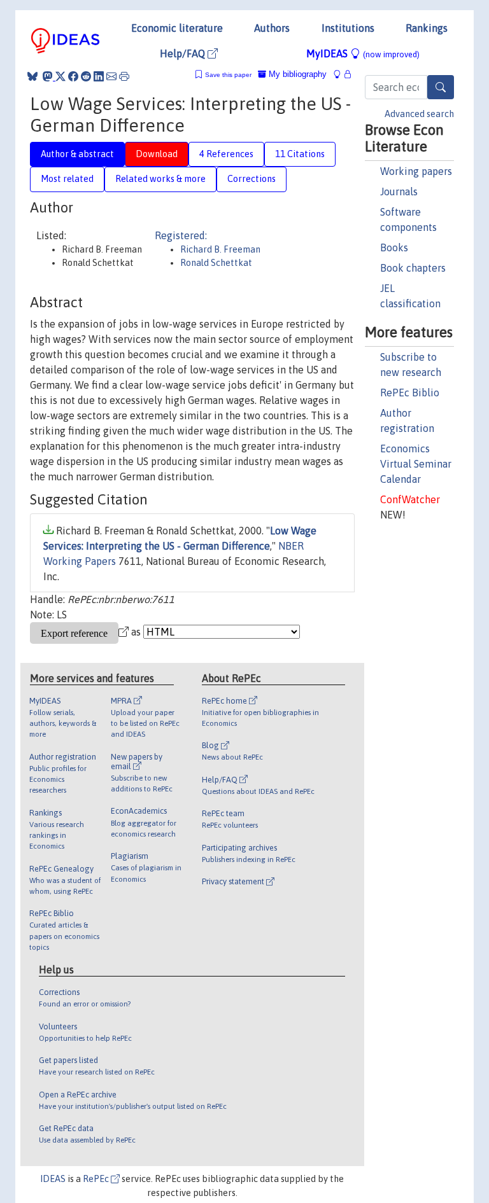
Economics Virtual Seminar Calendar (415, 464)
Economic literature (177, 28)
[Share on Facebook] (73, 76)
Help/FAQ (184, 53)
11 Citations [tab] (300, 154)
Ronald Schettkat (216, 263)
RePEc (97, 1179)
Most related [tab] (67, 179)
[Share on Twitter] (60, 76)
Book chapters (413, 268)
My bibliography (296, 74)
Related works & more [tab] (160, 179)
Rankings (427, 28)
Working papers (416, 171)
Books (394, 247)
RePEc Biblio (409, 392)
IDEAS (53, 1179)
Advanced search (419, 114)
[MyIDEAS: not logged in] (341, 74)
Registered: (181, 235)
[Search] (440, 87)
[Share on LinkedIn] (99, 76)
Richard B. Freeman (220, 249)
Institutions (348, 28)
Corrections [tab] (251, 179)
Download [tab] (157, 154)
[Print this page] (124, 76)
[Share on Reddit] (86, 76)
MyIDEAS (363, 53)
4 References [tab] (226, 154)
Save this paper (228, 74)
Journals (399, 191)
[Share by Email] (111, 76)
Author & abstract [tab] (77, 154)
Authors (272, 28)
